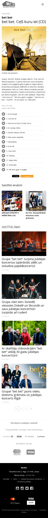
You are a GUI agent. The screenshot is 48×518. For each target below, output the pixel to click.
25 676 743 (30, 475)
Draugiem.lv (28, 176)
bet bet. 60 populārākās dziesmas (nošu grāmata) (36, 215)
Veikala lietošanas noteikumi (31, 479)
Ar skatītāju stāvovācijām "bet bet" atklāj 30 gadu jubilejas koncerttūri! (22, 351)
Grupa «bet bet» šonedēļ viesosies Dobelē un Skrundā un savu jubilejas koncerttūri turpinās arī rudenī (23, 307)
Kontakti (6, 479)
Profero (24, 512)
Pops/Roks (6, 13)
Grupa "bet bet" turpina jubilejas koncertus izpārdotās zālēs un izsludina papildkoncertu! (23, 262)
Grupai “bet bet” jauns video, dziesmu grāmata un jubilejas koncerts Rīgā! (22, 394)
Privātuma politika (24, 482)
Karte (15, 479)
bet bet (7, 17)
